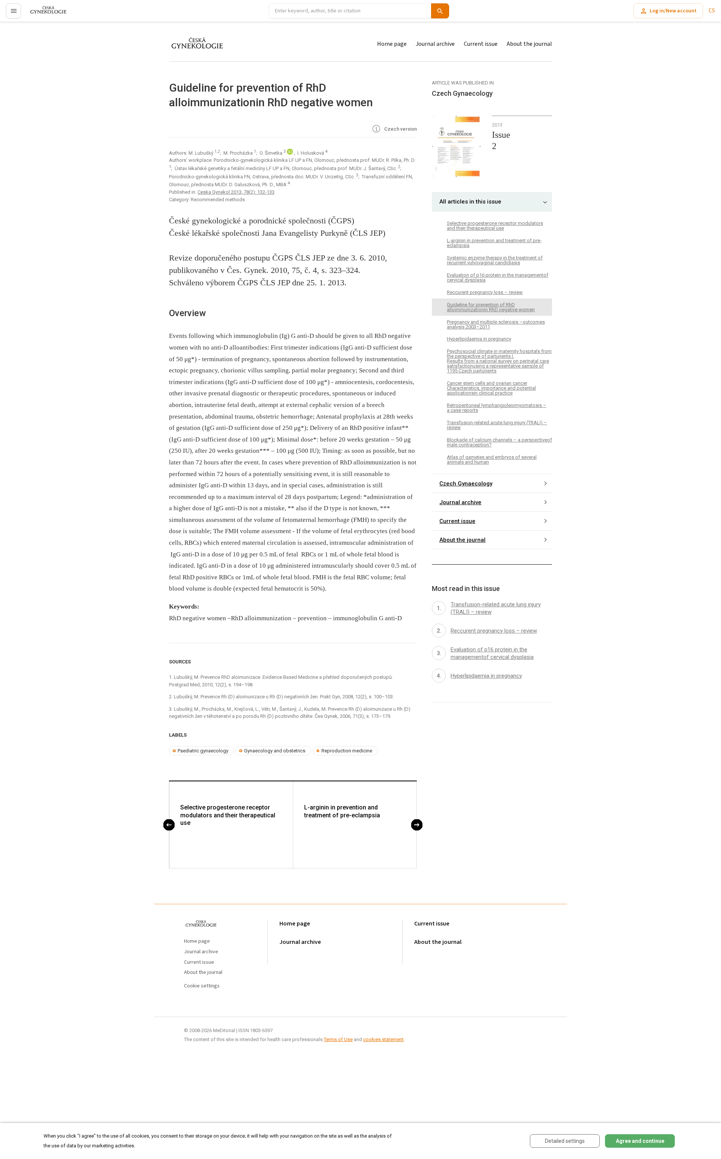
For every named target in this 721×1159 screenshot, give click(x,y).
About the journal (529, 44)
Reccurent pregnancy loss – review (485, 292)
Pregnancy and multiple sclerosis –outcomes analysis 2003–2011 (496, 324)
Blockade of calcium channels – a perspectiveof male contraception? (499, 442)
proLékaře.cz (44, 14)
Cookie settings (202, 986)
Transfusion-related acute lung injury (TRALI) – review (497, 425)
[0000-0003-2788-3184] (290, 153)
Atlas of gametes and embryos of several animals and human (492, 459)
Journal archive (435, 44)
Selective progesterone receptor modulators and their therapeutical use (227, 815)
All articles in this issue (470, 201)
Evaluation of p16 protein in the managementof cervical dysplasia (497, 277)
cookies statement (383, 1039)
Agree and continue (640, 1141)
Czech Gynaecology (465, 483)
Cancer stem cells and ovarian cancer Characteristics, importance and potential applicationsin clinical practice (491, 388)
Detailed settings (565, 1141)
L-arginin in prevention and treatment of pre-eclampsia (342, 811)
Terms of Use (338, 1039)
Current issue (481, 44)
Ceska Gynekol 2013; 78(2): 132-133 (236, 192)
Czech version (400, 129)
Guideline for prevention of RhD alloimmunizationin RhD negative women (491, 307)
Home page (392, 44)
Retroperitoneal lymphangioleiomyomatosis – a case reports (496, 407)
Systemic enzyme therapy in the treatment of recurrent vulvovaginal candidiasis (495, 260)
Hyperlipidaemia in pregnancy (479, 339)
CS (712, 11)
